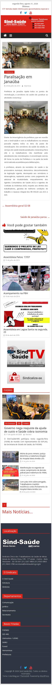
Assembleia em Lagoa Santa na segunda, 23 (26, 331)
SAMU (4, 642)
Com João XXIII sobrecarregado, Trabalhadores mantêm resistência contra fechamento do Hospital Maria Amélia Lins (34, 485)
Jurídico (5, 606)
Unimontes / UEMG (10, 638)
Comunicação (8, 602)
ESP (19, 423)
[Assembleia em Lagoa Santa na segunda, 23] (26, 303)
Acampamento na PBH (16, 293)
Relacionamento (9, 610)
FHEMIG (26, 423)
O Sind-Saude (7, 579)
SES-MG (5, 634)
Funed (4, 646)
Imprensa (27, 86)
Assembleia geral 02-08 (16, 205)
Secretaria (6, 614)
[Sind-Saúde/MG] (5, 35)
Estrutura (6, 583)
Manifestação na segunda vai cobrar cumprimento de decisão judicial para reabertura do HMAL (33, 470)
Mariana (28, 434)
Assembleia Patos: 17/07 (17, 257)
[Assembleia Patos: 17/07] (26, 231)
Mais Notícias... (17, 512)
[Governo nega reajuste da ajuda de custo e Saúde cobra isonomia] (26, 396)
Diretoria (5, 587)
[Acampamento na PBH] (26, 267)
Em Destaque (10, 423)
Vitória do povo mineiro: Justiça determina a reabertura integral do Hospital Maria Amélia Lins (32, 456)
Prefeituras (9, 72)
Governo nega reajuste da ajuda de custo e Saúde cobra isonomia (25, 429)
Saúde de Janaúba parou (35, 216)
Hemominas (7, 650)
